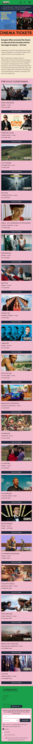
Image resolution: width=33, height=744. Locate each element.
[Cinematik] (5, 2)
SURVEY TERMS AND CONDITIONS (11, 707)
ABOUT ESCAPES (7, 704)
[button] (2, 20)
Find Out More (16, 111)
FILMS (4, 699)
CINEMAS (5, 697)
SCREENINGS (6, 695)
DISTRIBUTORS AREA (7, 706)
